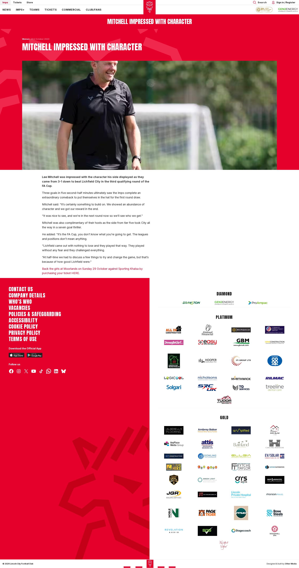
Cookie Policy (23, 326)
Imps (5, 2)
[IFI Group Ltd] (241, 361)
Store (30, 2)
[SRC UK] (207, 387)
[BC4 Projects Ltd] (241, 329)
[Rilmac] (274, 378)
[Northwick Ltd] (241, 378)
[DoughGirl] (173, 342)
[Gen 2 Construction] (274, 342)
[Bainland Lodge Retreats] (241, 444)
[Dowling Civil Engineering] (207, 456)
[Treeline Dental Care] (274, 388)
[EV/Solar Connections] (274, 456)
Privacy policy (24, 332)
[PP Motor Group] (241, 513)
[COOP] (274, 360)
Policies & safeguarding (35, 314)
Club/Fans (94, 9)
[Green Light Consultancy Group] (207, 480)
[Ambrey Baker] (207, 430)
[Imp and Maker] (274, 480)
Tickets (17, 2)
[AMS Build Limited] (274, 430)
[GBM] (241, 342)
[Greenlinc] (173, 360)
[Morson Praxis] (274, 494)
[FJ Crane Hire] (173, 467)
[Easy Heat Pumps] (207, 342)
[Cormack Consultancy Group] (274, 330)
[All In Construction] (173, 329)
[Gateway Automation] (274, 467)
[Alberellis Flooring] (173, 430)
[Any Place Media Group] (173, 444)
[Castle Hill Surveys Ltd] (274, 444)
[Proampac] (258, 302)
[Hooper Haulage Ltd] (207, 361)
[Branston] (190, 303)
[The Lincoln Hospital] (241, 494)
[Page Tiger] (207, 513)
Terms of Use (23, 339)
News (6, 9)
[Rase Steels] (274, 513)
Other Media (291, 564)
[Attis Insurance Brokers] (207, 444)
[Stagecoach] (241, 531)
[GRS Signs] (241, 480)
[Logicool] (173, 378)
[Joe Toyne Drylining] (207, 494)
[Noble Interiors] (173, 513)
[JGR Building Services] (173, 494)
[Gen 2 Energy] (224, 303)
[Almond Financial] (207, 330)
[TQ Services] (241, 387)
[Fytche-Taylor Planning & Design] (241, 467)
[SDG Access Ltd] (207, 531)
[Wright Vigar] (224, 545)
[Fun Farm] (207, 467)
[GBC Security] (173, 480)
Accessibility (23, 320)
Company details (27, 295)
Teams (34, 9)
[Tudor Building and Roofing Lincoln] (224, 399)
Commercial (71, 9)
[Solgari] (173, 387)
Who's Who (20, 301)
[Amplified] (241, 430)
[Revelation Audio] (173, 530)
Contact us (21, 289)
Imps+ (20, 9)
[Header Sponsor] (288, 10)
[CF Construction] (173, 456)
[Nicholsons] (207, 378)
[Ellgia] (241, 456)
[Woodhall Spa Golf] (274, 531)
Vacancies (19, 307)
